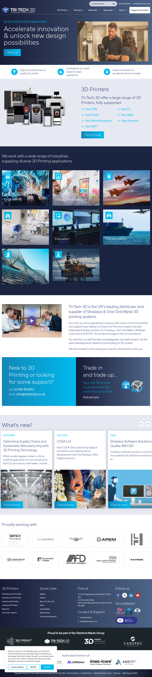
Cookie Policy (86, 673)
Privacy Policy (72, 673)
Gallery (42, 594)
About (122, 10)
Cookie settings (17, 667)
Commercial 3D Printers (11, 598)
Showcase (108, 10)
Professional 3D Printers (11, 594)
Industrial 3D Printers (10, 601)
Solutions (78, 10)
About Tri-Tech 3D (47, 601)
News (42, 605)
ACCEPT (47, 667)
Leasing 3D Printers (10, 605)
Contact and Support (48, 617)
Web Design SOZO (129, 673)
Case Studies (45, 609)
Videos (42, 598)
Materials (93, 10)
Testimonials (45, 613)
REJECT (34, 667)
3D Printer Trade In (9, 613)
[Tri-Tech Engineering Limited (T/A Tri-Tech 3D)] (18, 10)
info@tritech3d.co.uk (141, 4)
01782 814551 (125, 4)
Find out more (91, 397)
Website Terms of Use (102, 673)
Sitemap (116, 673)
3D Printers (62, 10)
